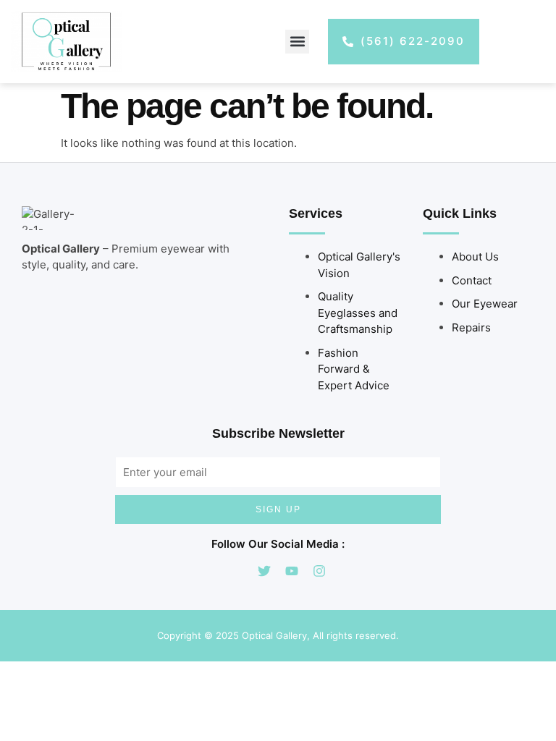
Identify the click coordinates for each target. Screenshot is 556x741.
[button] (297, 42)
